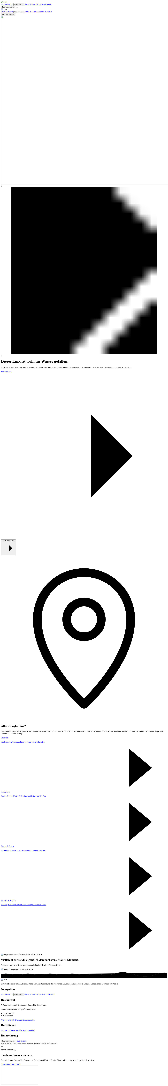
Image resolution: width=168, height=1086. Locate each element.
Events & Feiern (30, 4)
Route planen (21, 1041)
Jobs (47, 994)
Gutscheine (41, 4)
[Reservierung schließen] (2, 1046)
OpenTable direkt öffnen (10, 1064)
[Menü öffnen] (17, 7)
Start (3, 4)
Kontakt (48, 4)
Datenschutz (14, 1030)
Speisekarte (9, 4)
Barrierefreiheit (25, 1030)
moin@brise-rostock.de (26, 1020)
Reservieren (18, 4)
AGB (33, 1030)
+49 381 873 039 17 (9, 1020)
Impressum (5, 1030)
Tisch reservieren (8, 7)
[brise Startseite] (4, 2)
